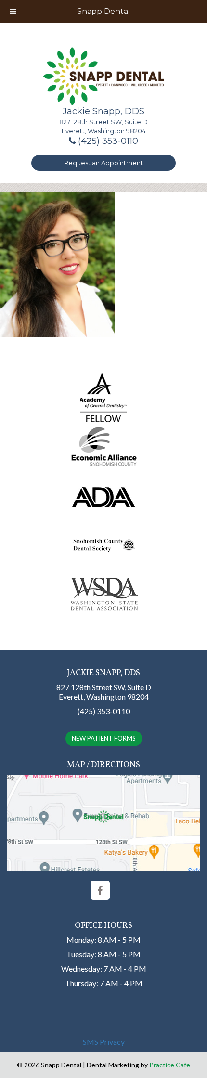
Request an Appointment (103, 163)
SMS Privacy (104, 1041)
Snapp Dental (103, 11)
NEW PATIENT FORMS (104, 738)
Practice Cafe (169, 1065)
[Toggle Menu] (13, 11)
